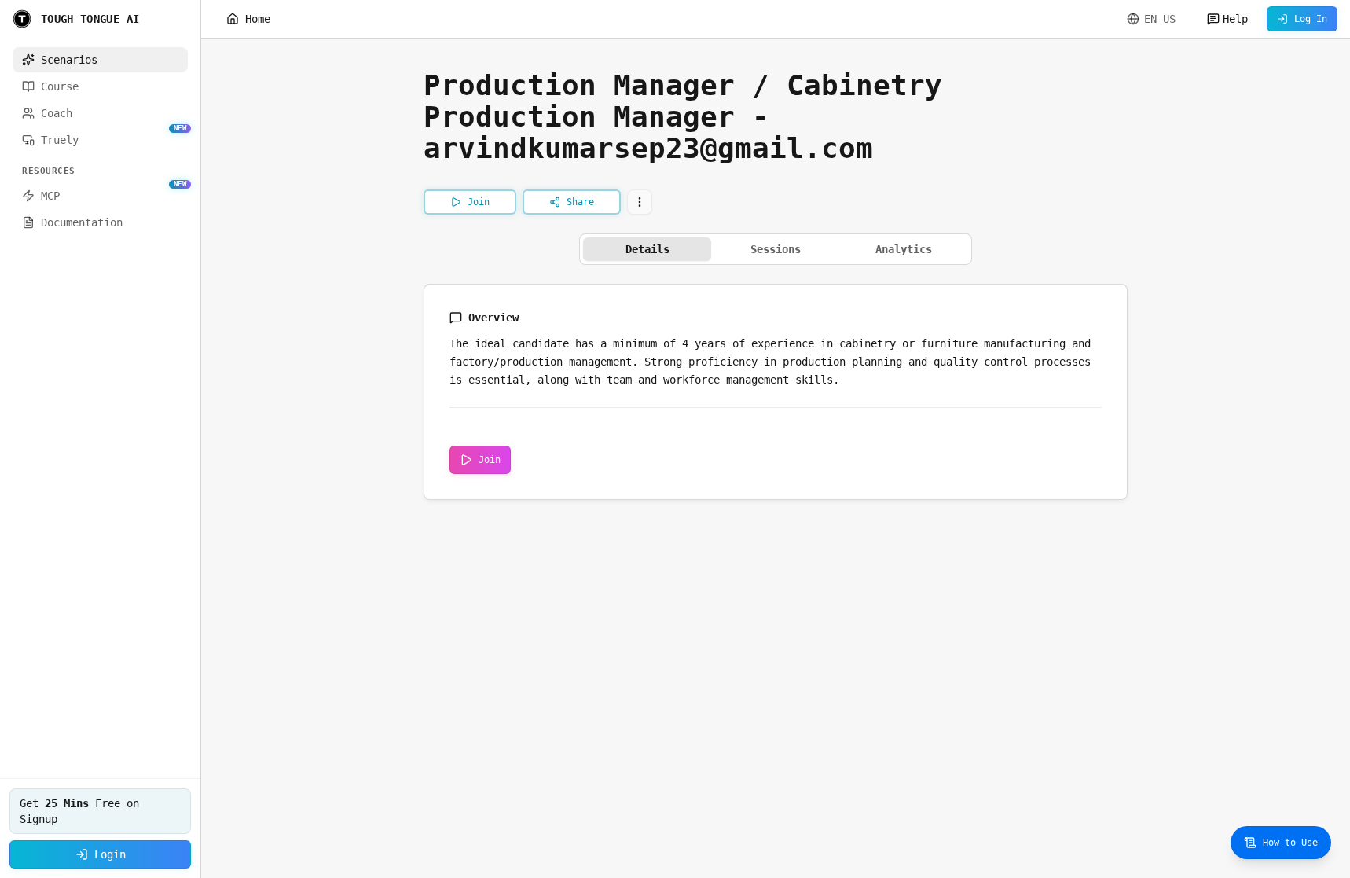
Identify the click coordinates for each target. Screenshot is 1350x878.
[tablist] (775, 249)
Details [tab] (647, 249)
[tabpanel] (776, 392)
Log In (1310, 18)
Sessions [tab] (775, 249)
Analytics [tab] (903, 249)
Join (490, 459)
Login (110, 854)
